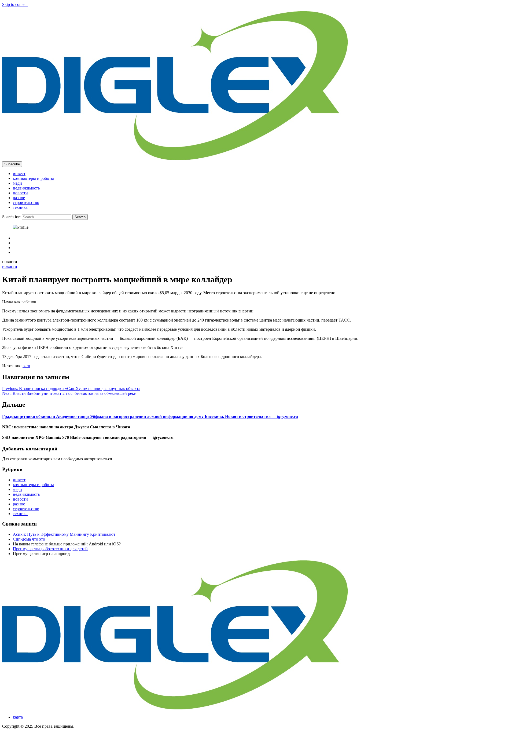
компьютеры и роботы (33, 178)
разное (19, 197)
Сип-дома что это (29, 539)
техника (20, 207)
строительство (26, 202)
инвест (19, 173)
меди (17, 183)
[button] (12, 164)
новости (20, 193)
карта (18, 717)
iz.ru (26, 365)
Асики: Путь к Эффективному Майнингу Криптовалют (64, 534)
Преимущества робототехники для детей (50, 548)
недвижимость (26, 188)
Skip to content (15, 4)
